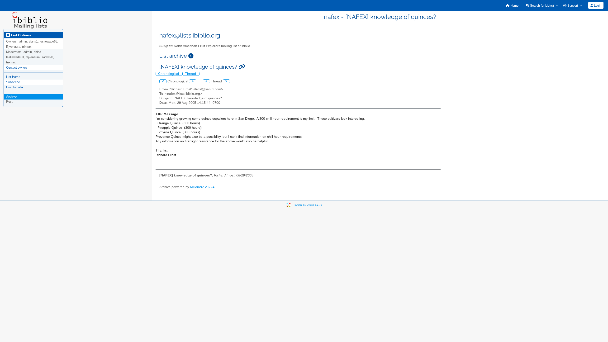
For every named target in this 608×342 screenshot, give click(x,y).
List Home (13, 77)
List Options (20, 35)
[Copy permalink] (241, 67)
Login (597, 5)
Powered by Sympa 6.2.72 (307, 205)
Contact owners (17, 67)
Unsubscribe (14, 87)
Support (572, 5)
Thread (191, 74)
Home (513, 5)
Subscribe (13, 82)
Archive (11, 96)
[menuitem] (512, 5)
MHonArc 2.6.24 (202, 187)
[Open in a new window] (191, 56)
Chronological (169, 74)
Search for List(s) (541, 5)
